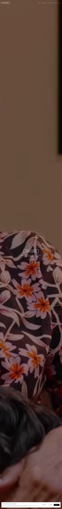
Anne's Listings (31, 259)
